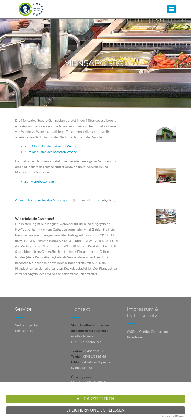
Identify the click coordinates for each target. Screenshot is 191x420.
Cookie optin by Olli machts (173, 416)
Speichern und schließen (95, 410)
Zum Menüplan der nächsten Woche (50, 152)
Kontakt (80, 309)
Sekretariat (94, 200)
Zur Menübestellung (39, 181)
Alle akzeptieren (95, 398)
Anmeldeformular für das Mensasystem (43, 200)
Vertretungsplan (27, 325)
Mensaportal (24, 331)
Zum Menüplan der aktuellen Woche (50, 146)
